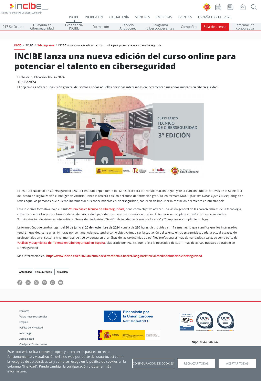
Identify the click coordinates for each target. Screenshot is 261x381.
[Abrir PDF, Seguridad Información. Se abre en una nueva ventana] (205, 321)
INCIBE (74, 17)
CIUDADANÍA (119, 17)
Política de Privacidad (31, 327)
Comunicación (43, 272)
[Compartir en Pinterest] (44, 282)
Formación (101, 26)
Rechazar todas (196, 363)
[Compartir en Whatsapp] (52, 282)
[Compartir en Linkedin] (28, 282)
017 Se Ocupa (13, 26)
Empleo (23, 322)
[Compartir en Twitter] (36, 282)
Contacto (24, 311)
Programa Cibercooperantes (160, 27)
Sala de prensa (215, 26)
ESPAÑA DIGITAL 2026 (214, 17)
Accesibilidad (26, 338)
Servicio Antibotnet (127, 27)
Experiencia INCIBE (74, 27)
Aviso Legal (25, 333)
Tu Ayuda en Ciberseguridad (42, 27)
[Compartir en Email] (60, 282)
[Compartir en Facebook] (19, 282)
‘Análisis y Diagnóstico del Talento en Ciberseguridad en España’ (61, 243)
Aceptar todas (237, 363)
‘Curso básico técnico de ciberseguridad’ (96, 209)
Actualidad (25, 272)
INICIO (17, 45)
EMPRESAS (164, 17)
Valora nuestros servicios (33, 316)
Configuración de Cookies (153, 363)
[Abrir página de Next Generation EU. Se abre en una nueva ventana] (129, 318)
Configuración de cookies (33, 344)
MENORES (142, 17)
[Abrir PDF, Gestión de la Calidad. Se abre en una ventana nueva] (226, 321)
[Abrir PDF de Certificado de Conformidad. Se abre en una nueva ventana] (187, 320)
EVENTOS (185, 17)
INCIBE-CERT (94, 17)
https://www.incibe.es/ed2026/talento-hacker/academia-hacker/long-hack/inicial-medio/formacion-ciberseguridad (124, 256)
